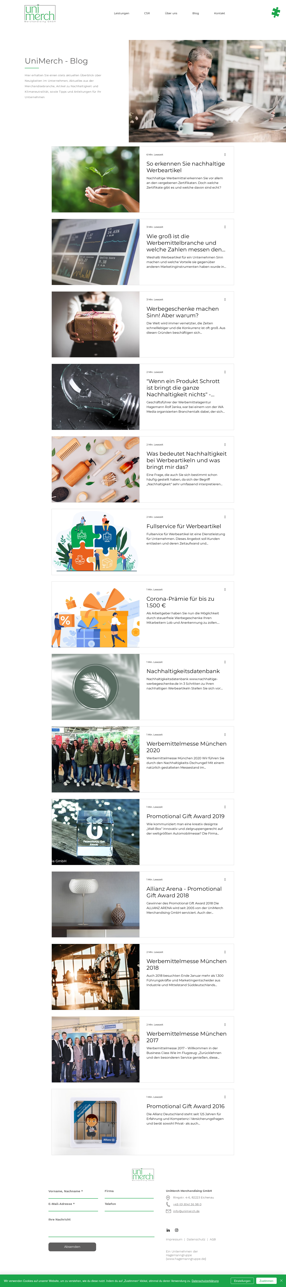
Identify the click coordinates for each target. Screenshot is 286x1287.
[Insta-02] (176, 1230)
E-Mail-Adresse (60, 1203)
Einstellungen (242, 1281)
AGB (213, 1239)
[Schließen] (281, 1281)
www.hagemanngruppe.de (186, 1259)
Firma (109, 1191)
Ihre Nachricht (59, 1219)
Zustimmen (266, 1281)
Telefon (110, 1203)
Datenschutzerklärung (205, 1281)
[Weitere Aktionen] (226, 154)
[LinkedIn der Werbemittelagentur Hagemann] (168, 1230)
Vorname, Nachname (64, 1191)
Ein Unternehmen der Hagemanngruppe (182, 1253)
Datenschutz (196, 1239)
